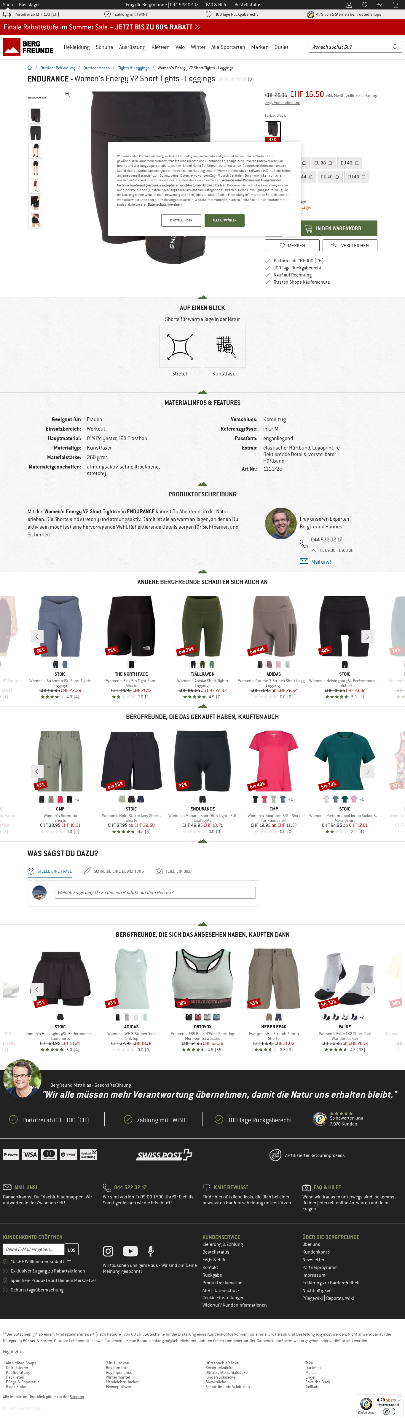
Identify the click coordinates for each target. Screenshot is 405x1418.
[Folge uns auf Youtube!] (135, 1253)
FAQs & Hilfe (215, 1260)
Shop (8, 5)
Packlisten (15, 1377)
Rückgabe (212, 1275)
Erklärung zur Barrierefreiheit (331, 1283)
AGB (207, 1291)
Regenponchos (119, 1372)
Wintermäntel (118, 1377)
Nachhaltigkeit (317, 1291)
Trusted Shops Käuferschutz (302, 282)
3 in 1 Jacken (117, 1363)
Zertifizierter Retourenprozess (315, 1155)
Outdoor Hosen (97, 68)
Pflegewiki (313, 1298)
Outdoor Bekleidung (58, 68)
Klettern (161, 47)
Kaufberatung (18, 1372)
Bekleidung (77, 47)
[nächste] (367, 636)
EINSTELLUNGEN (181, 220)
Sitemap (77, 1396)
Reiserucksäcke (219, 1367)
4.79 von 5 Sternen (348, 14)
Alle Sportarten (228, 47)
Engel (310, 1377)
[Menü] (400, 1397)
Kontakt (210, 1267)
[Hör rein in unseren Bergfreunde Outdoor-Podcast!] (155, 1253)
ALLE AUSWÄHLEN (225, 220)
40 (347, 163)
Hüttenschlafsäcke (222, 1363)
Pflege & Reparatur (22, 1382)
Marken (260, 47)
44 (301, 177)
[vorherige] (37, 636)
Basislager (29, 5)
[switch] (389, 1411)
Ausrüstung (132, 47)
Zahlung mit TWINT (131, 14)
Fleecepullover (118, 1386)
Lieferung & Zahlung (223, 1244)
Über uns (311, 1244)
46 (327, 177)
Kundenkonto (316, 1252)
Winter (198, 47)
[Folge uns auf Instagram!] (112, 1253)
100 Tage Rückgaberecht (236, 14)
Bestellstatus (216, 1252)
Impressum (313, 1275)
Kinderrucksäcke (220, 1377)
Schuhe (104, 47)
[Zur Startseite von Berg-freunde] (30, 47)
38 (320, 163)
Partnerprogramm (320, 1267)
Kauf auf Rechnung (293, 275)
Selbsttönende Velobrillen (227, 1386)
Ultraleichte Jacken (123, 1382)
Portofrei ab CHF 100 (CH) (37, 14)
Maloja (310, 1372)
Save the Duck (317, 1382)
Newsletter (313, 1260)
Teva (309, 1363)
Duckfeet (313, 1367)
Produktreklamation (223, 1283)
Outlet (281, 47)
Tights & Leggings (133, 68)
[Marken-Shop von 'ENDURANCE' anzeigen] (37, 98)
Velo (180, 47)
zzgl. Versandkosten (282, 102)
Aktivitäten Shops (21, 1363)
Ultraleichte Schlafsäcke (226, 1372)
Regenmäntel (117, 1367)
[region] (204, 189)
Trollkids (312, 1386)
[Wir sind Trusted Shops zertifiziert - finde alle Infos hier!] (320, 1119)
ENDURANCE (48, 79)
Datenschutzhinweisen (164, 204)
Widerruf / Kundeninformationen (235, 1305)
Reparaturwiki (340, 1298)
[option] (180, 356)
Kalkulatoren (17, 1367)
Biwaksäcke (215, 1382)
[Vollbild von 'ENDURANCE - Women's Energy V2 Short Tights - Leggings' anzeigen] (68, 94)
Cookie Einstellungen (224, 1298)
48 (353, 177)
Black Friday (17, 1386)
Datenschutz (226, 1291)
